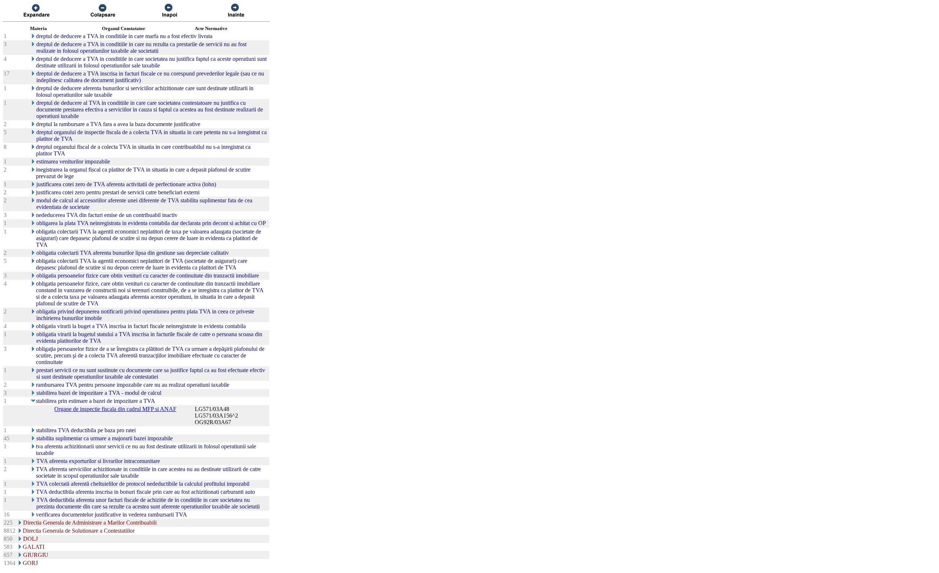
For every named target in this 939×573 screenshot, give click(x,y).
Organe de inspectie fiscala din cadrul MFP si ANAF (115, 409)
